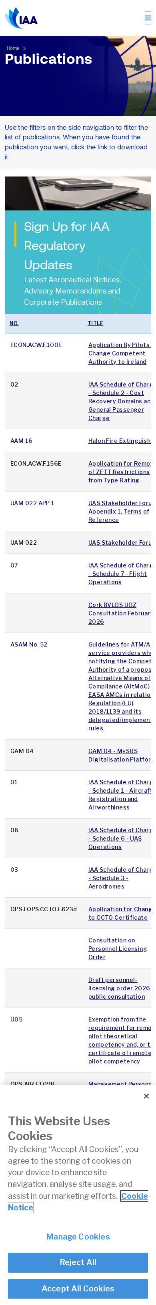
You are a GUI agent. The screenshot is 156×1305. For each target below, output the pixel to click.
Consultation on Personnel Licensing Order (117, 948)
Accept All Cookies (78, 1288)
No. (14, 323)
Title (96, 323)
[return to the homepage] (21, 18)
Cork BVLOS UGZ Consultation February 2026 (121, 613)
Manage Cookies (78, 1237)
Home (14, 48)
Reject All (78, 1262)
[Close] (146, 1096)
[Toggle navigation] (148, 18)
